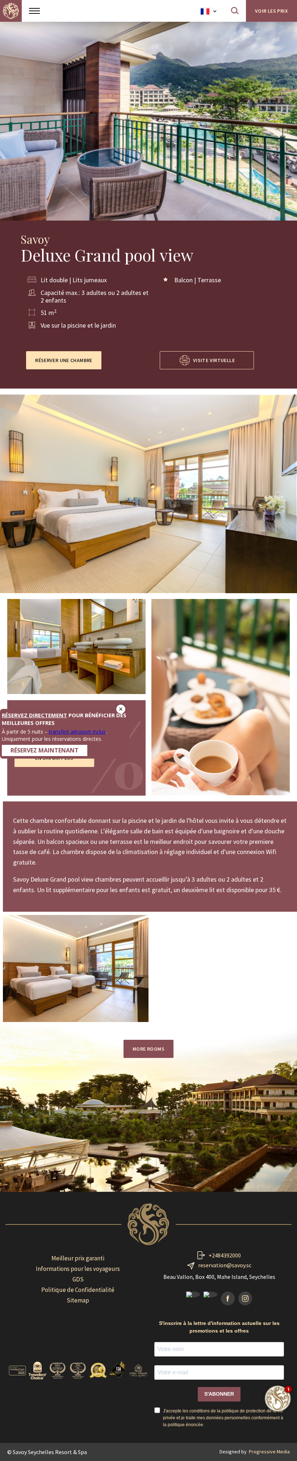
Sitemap (78, 1300)
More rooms (148, 1049)
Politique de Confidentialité (77, 1290)
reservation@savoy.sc (224, 1265)
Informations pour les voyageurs (78, 1269)
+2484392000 (225, 1255)
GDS (78, 1279)
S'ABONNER (219, 1394)
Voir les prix (271, 11)
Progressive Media (269, 1451)
